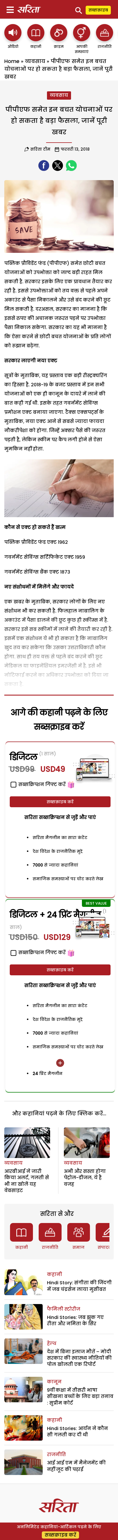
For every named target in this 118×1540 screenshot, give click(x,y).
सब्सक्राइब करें (60, 802)
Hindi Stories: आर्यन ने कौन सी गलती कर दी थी (77, 1431)
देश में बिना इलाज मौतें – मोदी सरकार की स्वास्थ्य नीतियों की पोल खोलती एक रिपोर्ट (79, 1358)
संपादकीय (107, 1247)
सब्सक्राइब (98, 10)
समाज (78, 1247)
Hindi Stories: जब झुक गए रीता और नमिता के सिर (75, 1320)
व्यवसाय (35, 61)
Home (11, 61)
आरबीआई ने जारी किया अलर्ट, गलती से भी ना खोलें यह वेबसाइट (26, 1181)
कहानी (21, 1247)
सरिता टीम (40, 149)
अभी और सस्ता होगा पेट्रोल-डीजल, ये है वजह (85, 1178)
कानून (54, 1381)
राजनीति (50, 1247)
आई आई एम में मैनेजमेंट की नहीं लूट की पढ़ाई (76, 1466)
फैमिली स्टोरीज (63, 1309)
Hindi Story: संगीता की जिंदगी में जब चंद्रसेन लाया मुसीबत (79, 1285)
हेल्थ (51, 1343)
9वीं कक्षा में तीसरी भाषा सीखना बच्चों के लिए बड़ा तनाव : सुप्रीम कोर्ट (80, 1396)
